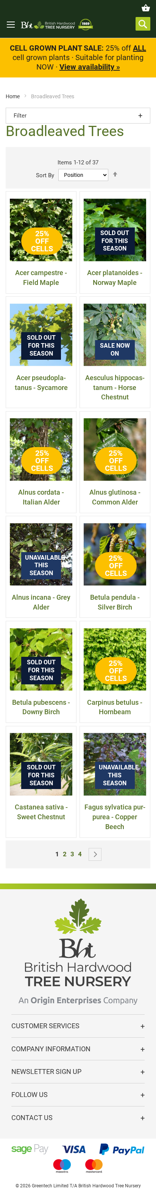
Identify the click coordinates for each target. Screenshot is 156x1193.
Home (13, 96)
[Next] (95, 854)
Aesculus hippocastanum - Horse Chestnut (115, 387)
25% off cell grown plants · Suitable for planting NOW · (78, 57)
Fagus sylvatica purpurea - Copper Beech (114, 816)
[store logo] (57, 24)
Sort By (45, 175)
